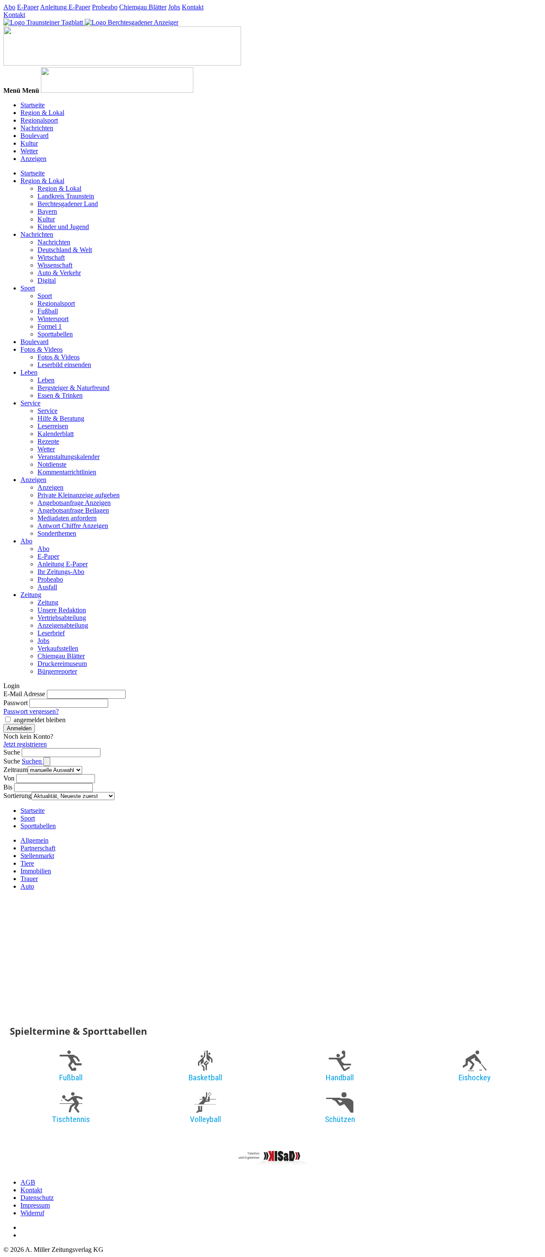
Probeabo (105, 7)
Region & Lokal (42, 112)
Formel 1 (49, 326)
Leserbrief (51, 633)
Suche (11, 752)
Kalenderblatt (55, 433)
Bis (7, 787)
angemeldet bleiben (40, 719)
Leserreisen (52, 426)
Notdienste (51, 464)
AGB (27, 1182)
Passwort (15, 702)
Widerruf (32, 1213)
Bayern (47, 211)
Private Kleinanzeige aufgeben (78, 495)
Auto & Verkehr (59, 272)
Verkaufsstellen (57, 648)
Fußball (47, 311)
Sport (27, 288)
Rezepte (48, 441)
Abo (9, 7)
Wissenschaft (54, 265)
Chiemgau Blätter (142, 7)
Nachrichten (36, 128)
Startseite (32, 105)
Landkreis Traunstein (65, 196)
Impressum (35, 1205)
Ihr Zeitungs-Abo (60, 571)
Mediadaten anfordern (67, 518)
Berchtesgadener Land (67, 203)
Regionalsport (39, 120)
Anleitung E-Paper (65, 7)
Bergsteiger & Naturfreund (73, 387)
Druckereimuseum (62, 663)
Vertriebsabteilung (61, 617)
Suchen (32, 761)
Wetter (29, 151)
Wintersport (53, 318)
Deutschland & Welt (64, 249)
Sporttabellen (55, 334)
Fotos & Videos (41, 349)
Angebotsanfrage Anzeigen (74, 502)
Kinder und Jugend (63, 226)
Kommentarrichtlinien (66, 472)
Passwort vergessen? (31, 711)
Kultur (29, 143)
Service (30, 403)
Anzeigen (33, 158)
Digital (46, 280)
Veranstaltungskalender (68, 456)
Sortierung (17, 795)
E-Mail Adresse (24, 693)
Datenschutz (37, 1197)
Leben (28, 372)
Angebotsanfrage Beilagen (73, 510)
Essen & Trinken (60, 395)
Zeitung (30, 594)
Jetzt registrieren (25, 744)
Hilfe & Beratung (60, 418)
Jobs (174, 7)
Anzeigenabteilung (62, 625)
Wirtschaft (51, 257)
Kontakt (193, 7)
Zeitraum (15, 769)
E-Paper (28, 7)
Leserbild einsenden (64, 364)
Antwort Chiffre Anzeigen (72, 525)
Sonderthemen (56, 533)
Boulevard (34, 135)
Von (8, 778)
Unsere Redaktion (61, 610)
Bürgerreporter (57, 671)
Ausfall (47, 587)
